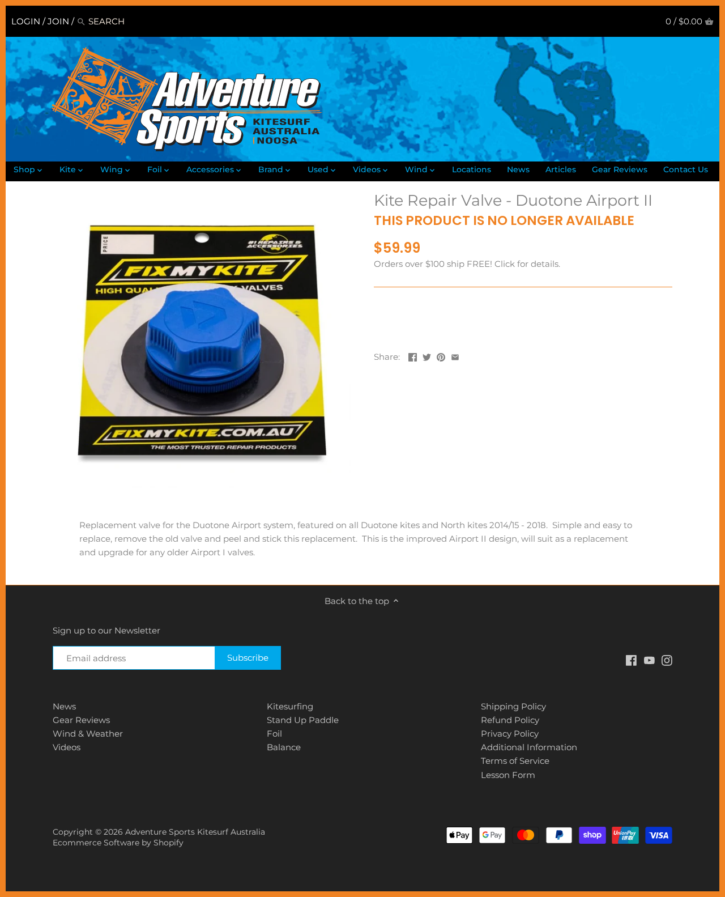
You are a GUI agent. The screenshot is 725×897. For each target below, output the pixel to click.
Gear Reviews (81, 720)
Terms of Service (515, 760)
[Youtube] (649, 659)
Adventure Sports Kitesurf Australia (195, 831)
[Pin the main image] (441, 355)
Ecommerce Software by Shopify (118, 842)
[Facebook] (631, 659)
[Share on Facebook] (412, 355)
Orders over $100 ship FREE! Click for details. (467, 263)
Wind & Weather (88, 733)
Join (58, 21)
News (64, 706)
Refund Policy (510, 720)
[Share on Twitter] (427, 355)
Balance (284, 747)
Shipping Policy (513, 706)
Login (25, 21)
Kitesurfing (290, 706)
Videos (66, 747)
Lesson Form (508, 775)
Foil (274, 733)
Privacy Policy (510, 733)
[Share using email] (455, 355)
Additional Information (529, 747)
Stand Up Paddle (303, 720)
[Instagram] (667, 659)
